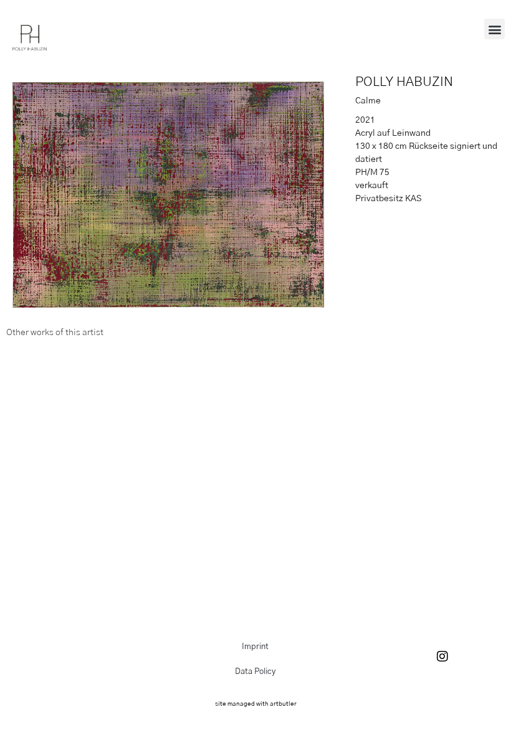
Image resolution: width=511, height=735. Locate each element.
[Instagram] (442, 656)
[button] (494, 29)
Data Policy (255, 672)
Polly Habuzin (404, 81)
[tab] (54, 332)
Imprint (255, 647)
